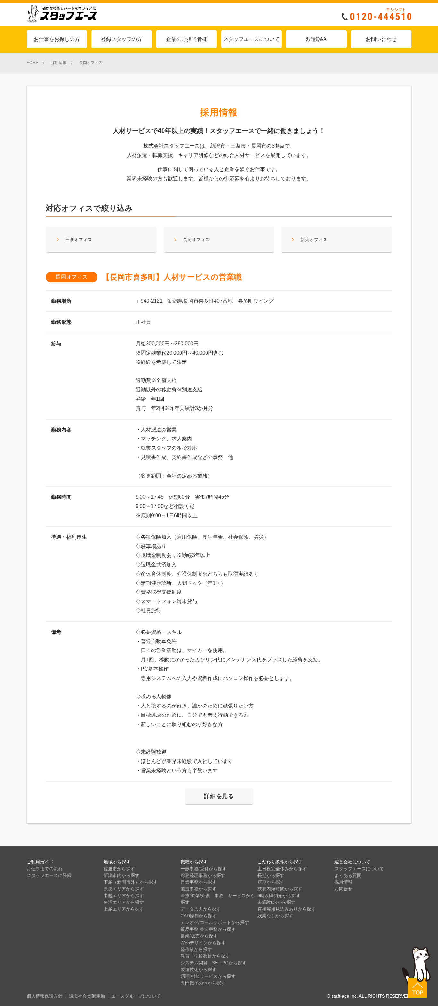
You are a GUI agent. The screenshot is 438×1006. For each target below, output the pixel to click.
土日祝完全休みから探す (282, 868)
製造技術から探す (198, 969)
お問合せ (343, 888)
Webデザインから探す (203, 942)
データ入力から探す (201, 909)
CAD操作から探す (199, 915)
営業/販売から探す (199, 935)
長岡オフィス (196, 239)
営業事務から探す (198, 882)
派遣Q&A (316, 39)
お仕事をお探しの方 (57, 39)
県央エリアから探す (124, 888)
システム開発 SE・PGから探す (214, 962)
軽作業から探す (196, 949)
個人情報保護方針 (45, 996)
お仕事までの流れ (45, 868)
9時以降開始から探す (278, 895)
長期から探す (270, 875)
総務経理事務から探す (203, 875)
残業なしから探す (275, 915)
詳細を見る (219, 796)
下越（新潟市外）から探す (130, 882)
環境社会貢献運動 (87, 996)
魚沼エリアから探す (124, 902)
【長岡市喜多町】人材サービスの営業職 (172, 277)
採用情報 (343, 882)
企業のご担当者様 (186, 39)
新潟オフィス (313, 239)
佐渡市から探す (119, 868)
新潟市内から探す (121, 875)
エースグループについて (136, 996)
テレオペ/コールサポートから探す (215, 922)
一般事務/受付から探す (204, 868)
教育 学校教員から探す (205, 956)
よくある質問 (347, 875)
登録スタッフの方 (121, 39)
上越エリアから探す (124, 909)
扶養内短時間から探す (279, 888)
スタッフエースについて (251, 39)
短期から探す (270, 882)
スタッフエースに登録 (49, 875)
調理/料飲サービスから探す (208, 976)
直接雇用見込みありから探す (286, 909)
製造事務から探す (198, 888)
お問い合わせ (381, 39)
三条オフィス (78, 239)
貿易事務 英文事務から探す (208, 929)
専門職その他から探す (203, 983)
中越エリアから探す (124, 895)
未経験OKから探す (276, 902)
